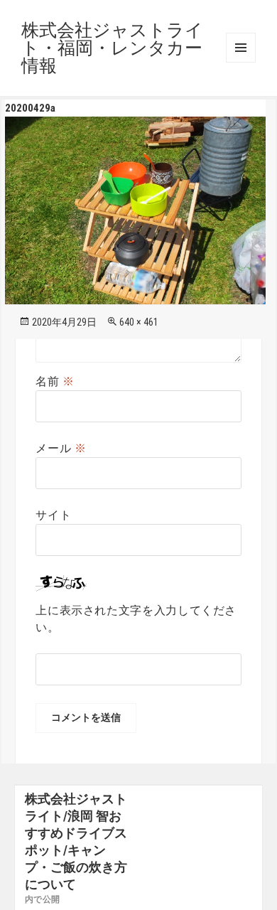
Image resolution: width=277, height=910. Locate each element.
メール (61, 448)
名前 (55, 381)
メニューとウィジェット (241, 48)
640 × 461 (138, 322)
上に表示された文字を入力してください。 (136, 619)
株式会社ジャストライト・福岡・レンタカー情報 (112, 48)
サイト (53, 515)
